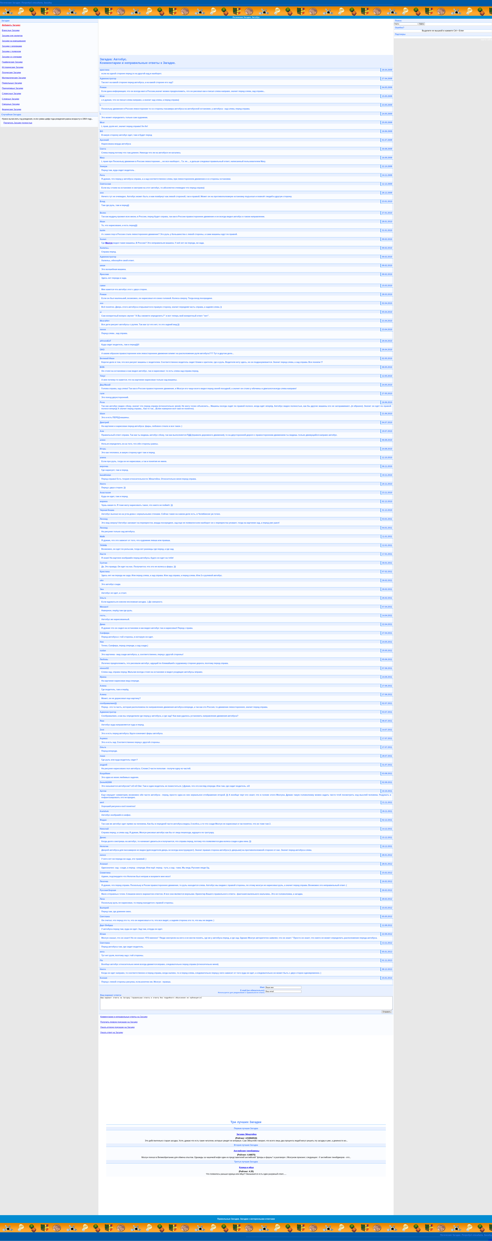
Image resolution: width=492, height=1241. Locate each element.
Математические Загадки (14, 78)
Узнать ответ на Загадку (111, 1032)
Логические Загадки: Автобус (246, 17)
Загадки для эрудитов (12, 36)
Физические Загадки (11, 109)
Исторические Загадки (12, 67)
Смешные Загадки (11, 104)
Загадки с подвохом (11, 51)
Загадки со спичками (12, 57)
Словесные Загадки (11, 93)
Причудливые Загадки (12, 88)
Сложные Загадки (10, 99)
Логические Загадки (11, 72)
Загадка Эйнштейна (247, 1134)
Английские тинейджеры (246, 1151)
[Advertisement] (246, 37)
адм (490, 1240)
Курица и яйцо (246, 1167)
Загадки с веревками (12, 46)
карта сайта (486, 40)
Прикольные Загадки (12, 83)
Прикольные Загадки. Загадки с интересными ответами (246, 1219)
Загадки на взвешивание (14, 41)
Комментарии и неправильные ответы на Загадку (123, 1017)
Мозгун (109, 243)
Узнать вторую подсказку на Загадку (117, 1027)
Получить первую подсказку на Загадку (119, 1022)
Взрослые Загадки (10, 30)
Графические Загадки (12, 62)
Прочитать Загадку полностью (17, 123)
